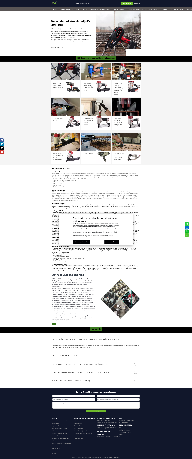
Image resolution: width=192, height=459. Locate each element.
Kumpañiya (122, 429)
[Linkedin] (2, 144)
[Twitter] (2, 148)
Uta (120, 427)
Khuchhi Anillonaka (78, 428)
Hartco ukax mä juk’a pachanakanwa (83, 431)
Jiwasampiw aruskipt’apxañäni (126, 436)
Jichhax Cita (127, 4)
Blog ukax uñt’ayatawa (124, 430)
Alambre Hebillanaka (102, 438)
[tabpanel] (96, 33)
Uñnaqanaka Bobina (79, 438)
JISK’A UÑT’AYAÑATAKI (57, 47)
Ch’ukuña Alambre (123, 422)
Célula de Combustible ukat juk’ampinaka (107, 422)
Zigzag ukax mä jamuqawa (103, 420)
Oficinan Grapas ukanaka (103, 429)
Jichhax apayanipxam (96, 411)
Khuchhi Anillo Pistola (57, 448)
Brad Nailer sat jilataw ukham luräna (60, 433)
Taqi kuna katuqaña (112, 241)
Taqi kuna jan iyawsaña (81, 241)
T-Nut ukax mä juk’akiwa (80, 436)
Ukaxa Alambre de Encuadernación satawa (107, 427)
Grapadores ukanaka (57, 426)
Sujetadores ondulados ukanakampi (83, 433)
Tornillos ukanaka (78, 426)
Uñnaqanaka (77, 420)
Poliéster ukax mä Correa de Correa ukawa (107, 436)
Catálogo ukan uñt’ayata (125, 432)
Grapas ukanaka (78, 423)
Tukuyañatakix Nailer (57, 436)
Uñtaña (121, 434)
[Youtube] (2, 152)
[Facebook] (2, 140)
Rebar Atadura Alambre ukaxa (126, 420)
